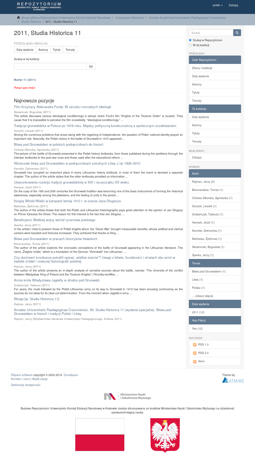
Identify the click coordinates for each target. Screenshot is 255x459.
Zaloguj (196, 157)
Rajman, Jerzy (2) (203, 182)
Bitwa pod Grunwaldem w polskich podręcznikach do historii (58, 144)
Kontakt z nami (20, 379)
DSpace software (21, 375)
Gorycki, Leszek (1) (204, 206)
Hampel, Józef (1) (203, 222)
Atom (201, 361)
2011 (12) (198, 312)
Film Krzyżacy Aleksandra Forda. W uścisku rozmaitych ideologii (62, 106)
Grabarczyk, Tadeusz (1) (207, 214)
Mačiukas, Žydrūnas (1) (207, 239)
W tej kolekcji (201, 45)
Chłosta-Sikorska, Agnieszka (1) (212, 198)
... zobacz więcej (202, 296)
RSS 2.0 (203, 353)
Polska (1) (198, 288)
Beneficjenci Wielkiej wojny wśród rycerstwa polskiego (54, 219)
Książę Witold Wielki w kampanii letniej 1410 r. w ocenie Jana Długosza (67, 200)
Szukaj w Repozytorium (207, 40)
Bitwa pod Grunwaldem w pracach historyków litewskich (55, 238)
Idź (91, 66)
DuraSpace (71, 375)
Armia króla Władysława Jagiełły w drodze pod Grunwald (56, 279)
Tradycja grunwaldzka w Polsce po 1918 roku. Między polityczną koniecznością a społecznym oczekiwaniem (95, 125)
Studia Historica (31, 21)
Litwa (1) (197, 279)
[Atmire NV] (233, 379)
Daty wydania (25, 50)
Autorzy (43, 50)
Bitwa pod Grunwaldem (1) (209, 271)
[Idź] (237, 32)
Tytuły (57, 50)
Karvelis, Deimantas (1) (207, 230)
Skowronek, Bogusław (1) (208, 247)
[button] (218, 5)
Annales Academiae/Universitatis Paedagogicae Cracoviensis (187, 18)
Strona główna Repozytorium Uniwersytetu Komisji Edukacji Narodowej (66, 18)
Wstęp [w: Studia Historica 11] (36, 298)
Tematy (70, 50)
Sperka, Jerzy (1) (203, 255)
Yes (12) (197, 328)
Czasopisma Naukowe (130, 18)
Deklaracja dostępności (25, 385)
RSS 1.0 (203, 344)
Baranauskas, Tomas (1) (207, 190)
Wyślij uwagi (39, 379)
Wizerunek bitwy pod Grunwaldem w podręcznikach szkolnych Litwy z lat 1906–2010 (77, 163)
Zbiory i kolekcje (202, 68)
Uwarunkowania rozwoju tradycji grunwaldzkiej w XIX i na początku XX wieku (71, 182)
